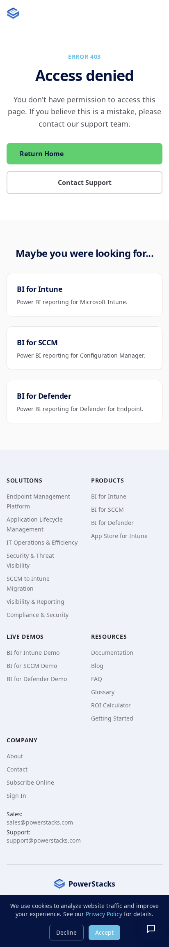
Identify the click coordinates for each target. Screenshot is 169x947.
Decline (66, 932)
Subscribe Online (30, 782)
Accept (104, 932)
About (15, 756)
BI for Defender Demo (37, 679)
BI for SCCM (107, 509)
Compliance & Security (38, 615)
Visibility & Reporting (35, 601)
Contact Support (85, 182)
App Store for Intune (119, 536)
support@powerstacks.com (44, 840)
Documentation (112, 652)
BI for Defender (112, 523)
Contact (17, 769)
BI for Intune (108, 496)
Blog (97, 666)
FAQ (96, 679)
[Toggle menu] (154, 13)
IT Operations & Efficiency (42, 542)
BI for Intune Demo (33, 652)
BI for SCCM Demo (32, 666)
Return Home (42, 153)
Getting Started (112, 718)
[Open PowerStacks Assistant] (150, 928)
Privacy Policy (104, 914)
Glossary (102, 692)
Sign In (16, 795)
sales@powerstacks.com (40, 822)
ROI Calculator (111, 705)
